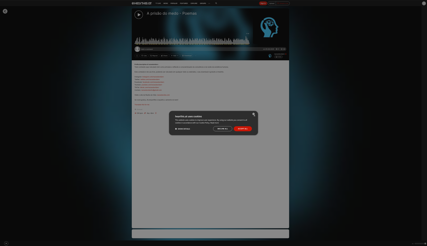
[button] (182, 128)
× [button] (254, 116)
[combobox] (253, 114)
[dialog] (213, 123)
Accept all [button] (243, 129)
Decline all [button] (223, 129)
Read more (214, 123)
